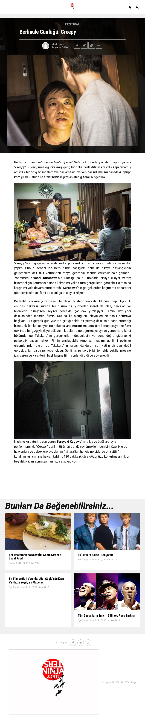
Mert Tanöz (58, 44)
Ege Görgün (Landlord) (89, 559)
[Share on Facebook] (77, 45)
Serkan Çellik (15, 563)
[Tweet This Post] (84, 45)
